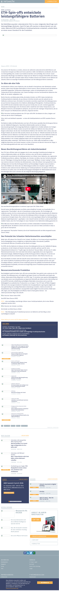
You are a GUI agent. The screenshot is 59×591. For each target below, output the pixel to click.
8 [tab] (18, 501)
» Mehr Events (23, 479)
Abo (2, 568)
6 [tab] (15, 501)
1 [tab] (9, 501)
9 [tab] (19, 501)
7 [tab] (16, 501)
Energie (18, 425)
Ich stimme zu (45, 582)
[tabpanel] (15, 488)
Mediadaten (4, 562)
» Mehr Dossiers (52, 479)
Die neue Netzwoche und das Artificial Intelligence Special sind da (18, 521)
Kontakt (31, 564)
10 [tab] (20, 501)
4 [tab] (13, 501)
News (2, 6)
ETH (2, 425)
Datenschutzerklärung (12, 588)
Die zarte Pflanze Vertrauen (19, 535)
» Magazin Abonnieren (38, 536)
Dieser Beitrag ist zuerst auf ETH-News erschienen (14, 319)
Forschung (7, 425)
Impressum (32, 577)
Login (31, 568)
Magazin (3, 564)
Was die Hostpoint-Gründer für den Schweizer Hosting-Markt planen (19, 529)
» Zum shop (34, 540)
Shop (2, 566)
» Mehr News (25, 435)
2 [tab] (10, 501)
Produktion (24, 425)
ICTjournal (4, 577)
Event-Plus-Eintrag (34, 566)
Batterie (13, 425)
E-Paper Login (33, 562)
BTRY (2, 301)
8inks (2, 312)
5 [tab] (14, 501)
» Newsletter (35, 543)
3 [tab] (11, 501)
